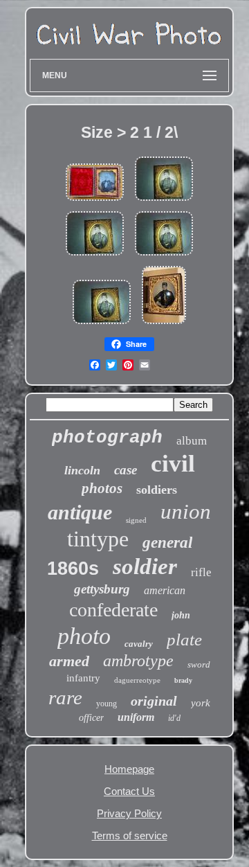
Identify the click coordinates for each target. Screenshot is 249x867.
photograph (107, 437)
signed (136, 520)
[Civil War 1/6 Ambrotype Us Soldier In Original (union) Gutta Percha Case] (164, 324)
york (200, 702)
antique (80, 512)
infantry (83, 677)
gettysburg (102, 589)
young (106, 703)
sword (198, 664)
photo (84, 636)
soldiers (156, 490)
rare (65, 697)
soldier (145, 566)
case (125, 470)
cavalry (138, 643)
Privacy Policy (129, 813)
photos (102, 488)
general (167, 542)
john (181, 615)
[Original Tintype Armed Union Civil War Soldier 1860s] (164, 201)
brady (183, 680)
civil (173, 463)
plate (184, 639)
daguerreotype (137, 680)
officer (91, 718)
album (191, 440)
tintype (98, 538)
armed (69, 661)
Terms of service (129, 835)
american (164, 590)
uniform (136, 717)
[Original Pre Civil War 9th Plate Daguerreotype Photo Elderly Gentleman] (95, 201)
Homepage (129, 769)
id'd (174, 718)
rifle (201, 572)
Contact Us (129, 791)
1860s (73, 568)
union (185, 511)
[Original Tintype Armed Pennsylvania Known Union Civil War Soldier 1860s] (101, 324)
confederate (113, 609)
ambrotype (138, 661)
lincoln (82, 470)
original (154, 700)
